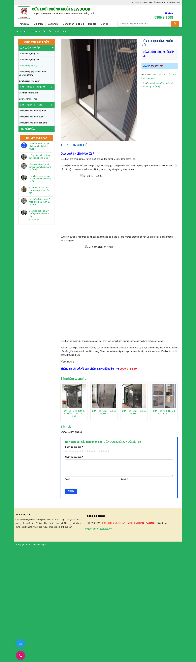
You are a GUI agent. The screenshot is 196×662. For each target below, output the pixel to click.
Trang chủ (23, 23)
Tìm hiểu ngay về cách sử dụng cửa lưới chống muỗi (40, 178)
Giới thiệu (38, 23)
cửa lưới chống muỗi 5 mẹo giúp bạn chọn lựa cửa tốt (40, 202)
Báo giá (92, 23)
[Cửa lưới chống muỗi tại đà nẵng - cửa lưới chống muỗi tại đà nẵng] (57, 12)
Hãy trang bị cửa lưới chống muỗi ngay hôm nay (39, 190)
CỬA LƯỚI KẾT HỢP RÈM (32, 87)
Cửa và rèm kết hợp (28, 99)
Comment (34, 219)
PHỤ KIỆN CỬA (27, 128)
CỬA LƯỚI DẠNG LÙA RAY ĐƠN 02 (104, 412)
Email (124, 479)
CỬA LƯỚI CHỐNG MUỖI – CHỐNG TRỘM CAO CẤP (74, 414)
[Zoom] (64, 137)
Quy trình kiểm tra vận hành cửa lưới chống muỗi (39, 146)
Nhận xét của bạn (74, 457)
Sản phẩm (53, 23)
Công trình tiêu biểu (73, 23)
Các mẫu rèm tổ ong (28, 93)
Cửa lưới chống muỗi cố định (32, 111)
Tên (67, 479)
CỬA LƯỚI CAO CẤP (37, 31)
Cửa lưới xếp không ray (29, 81)
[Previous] (61, 403)
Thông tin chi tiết (75, 145)
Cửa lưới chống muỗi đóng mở (33, 123)
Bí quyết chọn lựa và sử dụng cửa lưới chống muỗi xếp (40, 167)
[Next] (177, 403)
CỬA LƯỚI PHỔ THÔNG (31, 105)
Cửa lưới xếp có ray (57, 31)
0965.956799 (106, 529)
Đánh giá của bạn (74, 447)
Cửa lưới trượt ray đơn (29, 59)
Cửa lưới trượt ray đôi (29, 53)
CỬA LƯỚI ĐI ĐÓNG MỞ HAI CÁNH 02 (164, 412)
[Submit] (175, 24)
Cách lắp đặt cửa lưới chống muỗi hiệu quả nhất (39, 213)
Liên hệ (104, 23)
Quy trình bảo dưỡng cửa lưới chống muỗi (39, 156)
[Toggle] (53, 48)
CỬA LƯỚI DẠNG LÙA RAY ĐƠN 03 (134, 412)
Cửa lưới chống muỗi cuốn (31, 117)
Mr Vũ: (153, 66)
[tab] (75, 145)
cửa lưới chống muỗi (160, 83)
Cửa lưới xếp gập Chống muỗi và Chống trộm (32, 73)
